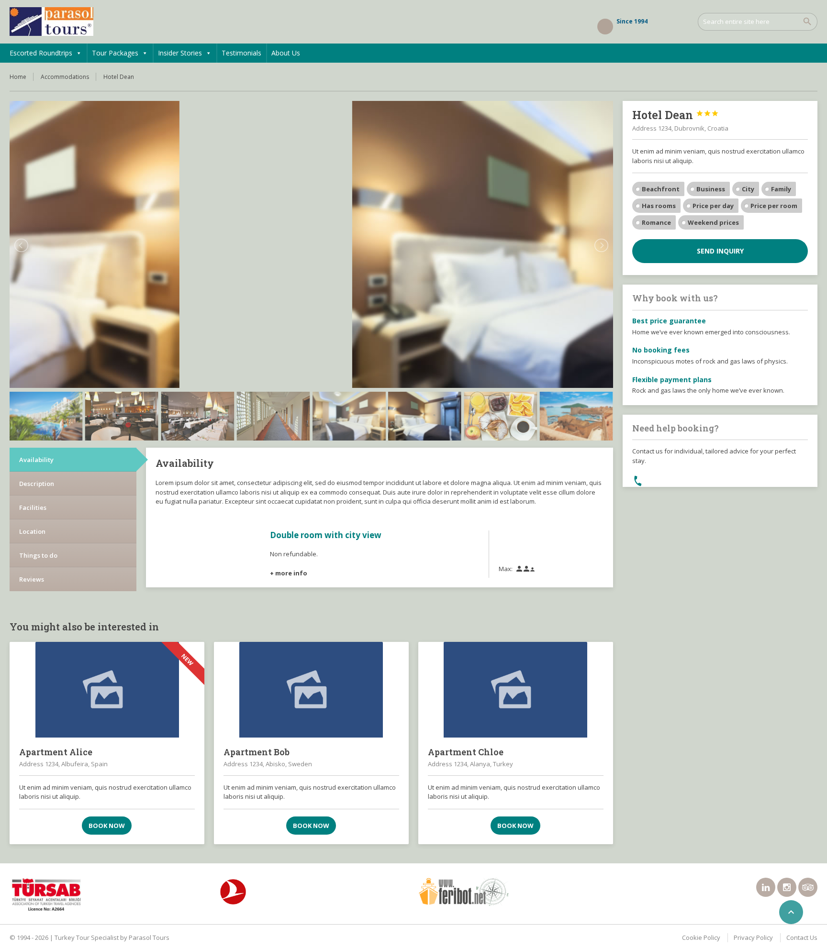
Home (18, 77)
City (748, 189)
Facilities (32, 507)
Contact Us (801, 937)
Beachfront (661, 189)
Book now (107, 825)
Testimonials (241, 52)
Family (781, 189)
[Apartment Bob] (311, 690)
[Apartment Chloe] (515, 690)
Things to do (38, 555)
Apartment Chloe (465, 752)
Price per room (773, 205)
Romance (656, 222)
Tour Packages (115, 52)
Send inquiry (720, 250)
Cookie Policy (701, 937)
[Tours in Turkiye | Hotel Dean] (51, 21)
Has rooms (659, 205)
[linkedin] (765, 887)
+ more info (288, 573)
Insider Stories (180, 52)
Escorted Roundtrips (41, 52)
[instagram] (786, 887)
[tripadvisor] (807, 887)
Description (36, 483)
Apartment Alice (55, 752)
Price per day (713, 205)
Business (710, 189)
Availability (36, 459)
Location (32, 531)
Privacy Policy (753, 937)
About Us (285, 52)
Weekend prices (713, 222)
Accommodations (65, 77)
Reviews (31, 579)
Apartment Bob (257, 752)
